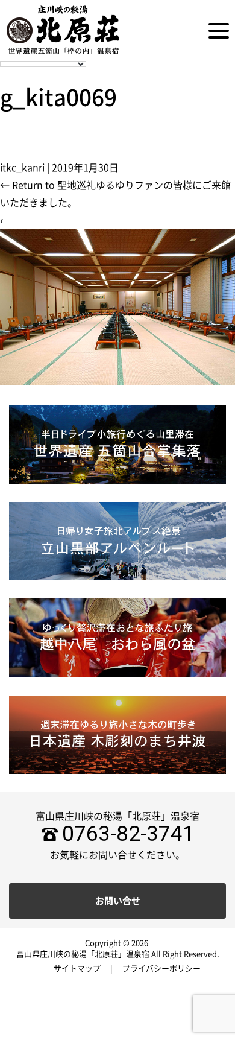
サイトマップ (77, 968)
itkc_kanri (22, 168)
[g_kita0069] (117, 306)
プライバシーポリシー (161, 968)
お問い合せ (117, 900)
